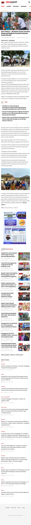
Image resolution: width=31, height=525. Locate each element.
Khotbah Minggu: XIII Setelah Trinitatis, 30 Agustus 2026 (13, 399)
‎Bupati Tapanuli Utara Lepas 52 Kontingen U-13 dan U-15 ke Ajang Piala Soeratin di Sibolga (8, 285)
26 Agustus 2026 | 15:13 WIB (7, 463)
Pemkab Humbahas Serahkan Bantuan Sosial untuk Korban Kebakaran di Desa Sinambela (14, 389)
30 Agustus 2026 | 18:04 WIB (7, 260)
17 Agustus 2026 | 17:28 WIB (7, 340)
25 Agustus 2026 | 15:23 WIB (7, 280)
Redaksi (8, 507)
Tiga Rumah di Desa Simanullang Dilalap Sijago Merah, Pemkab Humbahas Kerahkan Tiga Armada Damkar (14, 411)
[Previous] (14, 125)
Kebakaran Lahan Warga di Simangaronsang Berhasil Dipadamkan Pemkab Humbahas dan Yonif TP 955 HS (14, 107)
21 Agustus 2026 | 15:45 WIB (7, 320)
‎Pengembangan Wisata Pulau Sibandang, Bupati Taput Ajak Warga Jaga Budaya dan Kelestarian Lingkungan (9, 347)
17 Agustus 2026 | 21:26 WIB (7, 330)
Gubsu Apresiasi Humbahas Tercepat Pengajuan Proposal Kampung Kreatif (15, 367)
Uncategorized (5, 397)
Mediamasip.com (10, 37)
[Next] (17, 125)
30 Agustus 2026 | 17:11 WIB (7, 392)
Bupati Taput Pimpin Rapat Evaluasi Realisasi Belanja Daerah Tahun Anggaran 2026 (8, 305)
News (6, 10)
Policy (23, 507)
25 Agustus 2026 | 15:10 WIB (7, 290)
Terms (19, 507)
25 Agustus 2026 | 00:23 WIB (8, 300)
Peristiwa (4, 407)
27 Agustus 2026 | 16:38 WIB (7, 439)
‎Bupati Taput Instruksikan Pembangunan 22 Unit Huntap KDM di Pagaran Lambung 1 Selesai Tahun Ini (15, 119)
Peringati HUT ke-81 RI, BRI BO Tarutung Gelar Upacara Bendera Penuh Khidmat (9, 326)
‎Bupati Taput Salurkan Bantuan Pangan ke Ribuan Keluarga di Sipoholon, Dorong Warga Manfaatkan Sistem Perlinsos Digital (14, 459)
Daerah (3, 364)
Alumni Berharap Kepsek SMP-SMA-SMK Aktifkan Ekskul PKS (8, 315)
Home (2, 10)
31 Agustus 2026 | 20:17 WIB (7, 369)
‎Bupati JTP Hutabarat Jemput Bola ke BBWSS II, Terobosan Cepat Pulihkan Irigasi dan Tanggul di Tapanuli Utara (15, 423)
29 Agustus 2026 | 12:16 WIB (7, 414)
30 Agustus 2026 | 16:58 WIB (7, 402)
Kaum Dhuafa (8, 207)
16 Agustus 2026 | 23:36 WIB (7, 350)
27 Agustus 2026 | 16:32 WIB (7, 270)
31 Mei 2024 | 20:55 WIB (22, 37)
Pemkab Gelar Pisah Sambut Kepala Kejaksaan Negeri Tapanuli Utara (7, 295)
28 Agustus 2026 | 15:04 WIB (7, 427)
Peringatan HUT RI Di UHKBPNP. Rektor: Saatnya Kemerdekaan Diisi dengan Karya (9, 336)
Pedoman (13, 507)
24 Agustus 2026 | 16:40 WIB (7, 310)
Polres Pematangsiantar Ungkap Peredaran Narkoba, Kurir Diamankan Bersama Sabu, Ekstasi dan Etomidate (15, 113)
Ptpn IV (16, 207)
